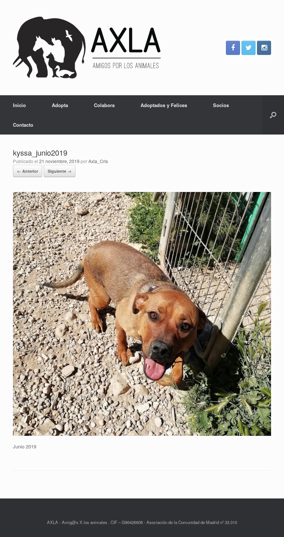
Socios (221, 105)
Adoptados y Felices (164, 105)
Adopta (60, 105)
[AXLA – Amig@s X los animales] (87, 48)
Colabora (104, 105)
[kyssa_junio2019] (142, 433)
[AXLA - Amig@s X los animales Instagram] (264, 48)
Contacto (23, 124)
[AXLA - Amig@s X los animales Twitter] (248, 48)
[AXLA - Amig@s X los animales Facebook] (233, 48)
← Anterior (27, 171)
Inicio (19, 105)
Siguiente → (59, 171)
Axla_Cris (98, 161)
